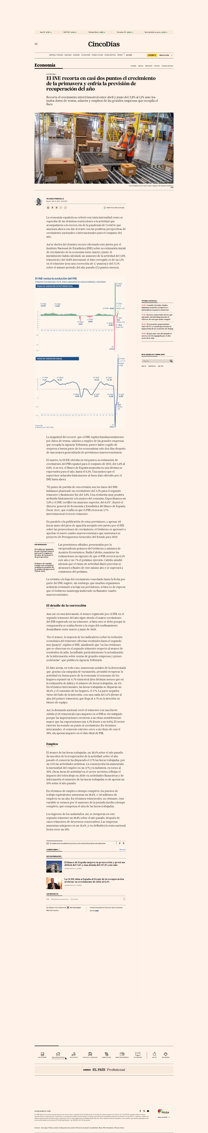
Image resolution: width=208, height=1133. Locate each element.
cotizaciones (138, 1057)
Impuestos (148, 66)
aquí (97, 910)
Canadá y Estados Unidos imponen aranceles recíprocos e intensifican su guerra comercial (155, 307)
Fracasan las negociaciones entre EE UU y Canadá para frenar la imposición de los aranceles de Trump (157, 326)
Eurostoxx (152, 366)
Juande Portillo (55, 199)
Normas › (123, 850)
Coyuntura (50, 74)
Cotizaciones (85, 55)
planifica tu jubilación (90, 1057)
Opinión (119, 55)
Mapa (100, 1128)
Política (157, 66)
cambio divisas (106, 1057)
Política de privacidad (82, 1128)
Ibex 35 (42, 32)
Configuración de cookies (67, 1128)
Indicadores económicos (60, 899)
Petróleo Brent (93, 32)
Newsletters (110, 1128)
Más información (52, 910)
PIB (47, 899)
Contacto (37, 1128)
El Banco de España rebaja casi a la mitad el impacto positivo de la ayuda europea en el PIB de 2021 (45, 567)
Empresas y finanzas (56, 55)
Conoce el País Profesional (104, 1070)
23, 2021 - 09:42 (59, 201)
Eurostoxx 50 (121, 32)
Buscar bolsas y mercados (153, 354)
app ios (154, 1057)
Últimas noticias (110, 55)
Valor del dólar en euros (153, 32)
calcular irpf (42, 1057)
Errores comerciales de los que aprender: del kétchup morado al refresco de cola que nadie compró (157, 317)
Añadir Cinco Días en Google (115, 207)
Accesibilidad (94, 1128)
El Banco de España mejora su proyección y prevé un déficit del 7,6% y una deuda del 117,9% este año (94, 863)
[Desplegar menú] (36, 44)
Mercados (68, 55)
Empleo (140, 66)
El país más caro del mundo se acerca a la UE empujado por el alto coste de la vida (157, 336)
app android (165, 1057)
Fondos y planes (97, 55)
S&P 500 (67, 32)
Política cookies (53, 1128)
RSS (104, 1128)
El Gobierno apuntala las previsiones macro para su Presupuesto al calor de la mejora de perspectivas (44, 553)
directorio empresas (122, 1057)
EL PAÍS (128, 54)
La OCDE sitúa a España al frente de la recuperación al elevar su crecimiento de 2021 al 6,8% (94, 880)
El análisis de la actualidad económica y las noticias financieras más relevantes (77, 843)
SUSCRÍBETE (152, 55)
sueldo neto (74, 1057)
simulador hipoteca (58, 1057)
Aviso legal (44, 1128)
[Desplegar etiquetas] (124, 899)
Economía (76, 55)
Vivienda (133, 66)
